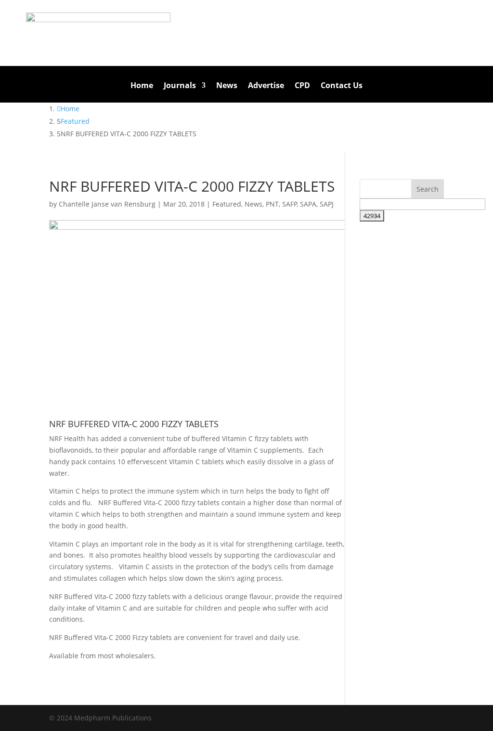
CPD (302, 86)
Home (141, 86)
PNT (272, 204)
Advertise (266, 86)
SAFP (289, 204)
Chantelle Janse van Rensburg (107, 204)
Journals (180, 86)
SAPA (308, 204)
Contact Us (342, 86)
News (226, 86)
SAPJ (327, 204)
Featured (226, 204)
